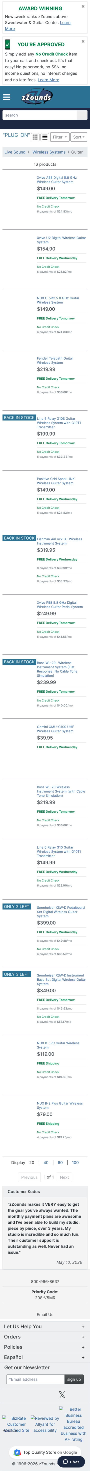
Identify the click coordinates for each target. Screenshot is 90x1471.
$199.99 (46, 433)
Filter (58, 137)
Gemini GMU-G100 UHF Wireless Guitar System (55, 729)
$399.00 (46, 923)
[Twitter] (62, 1396)
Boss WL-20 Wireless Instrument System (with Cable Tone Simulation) (61, 791)
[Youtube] (79, 1396)
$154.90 (46, 249)
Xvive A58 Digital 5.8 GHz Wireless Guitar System (57, 180)
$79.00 (44, 1114)
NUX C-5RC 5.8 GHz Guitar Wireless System (58, 300)
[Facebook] (28, 1396)
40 (46, 1162)
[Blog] (10, 1396)
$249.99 (46, 613)
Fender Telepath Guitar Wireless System (55, 360)
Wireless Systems (49, 152)
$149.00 (46, 188)
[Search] (82, 115)
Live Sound (15, 152)
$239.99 (46, 682)
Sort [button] (77, 137)
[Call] (81, 97)
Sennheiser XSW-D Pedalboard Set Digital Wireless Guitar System (61, 912)
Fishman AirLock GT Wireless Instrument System (59, 541)
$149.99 (46, 862)
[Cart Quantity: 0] (64, 97)
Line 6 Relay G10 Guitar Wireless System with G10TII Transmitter (59, 851)
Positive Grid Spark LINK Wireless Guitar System (55, 481)
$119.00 (45, 1054)
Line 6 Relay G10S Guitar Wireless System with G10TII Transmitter (59, 422)
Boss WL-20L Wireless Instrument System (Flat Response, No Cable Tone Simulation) (57, 669)
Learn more (48, 79)
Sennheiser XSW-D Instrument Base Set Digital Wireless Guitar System (61, 979)
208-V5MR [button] (45, 1294)
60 (60, 1162)
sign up (74, 1379)
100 (75, 1162)
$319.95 (46, 550)
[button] (6, 97)
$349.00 (46, 990)
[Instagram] (45, 1396)
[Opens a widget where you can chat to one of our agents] (71, 1462)
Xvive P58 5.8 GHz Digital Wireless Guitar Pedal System (60, 604)
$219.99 (46, 369)
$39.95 (45, 737)
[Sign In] (73, 97)
